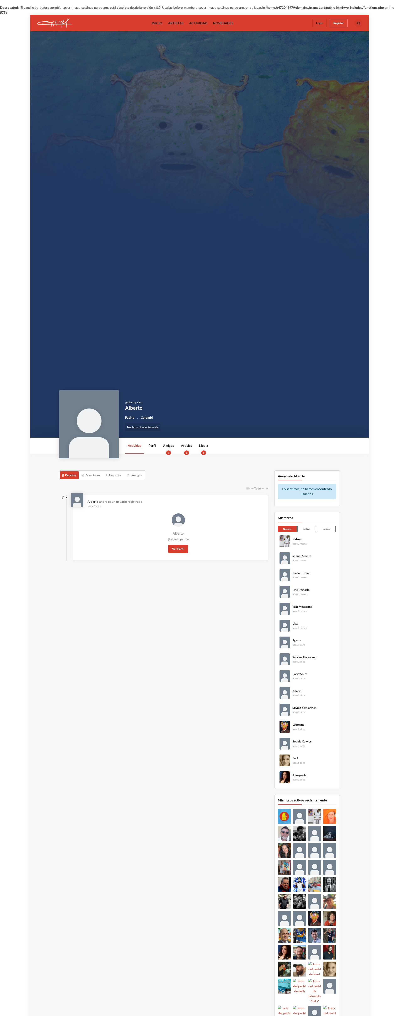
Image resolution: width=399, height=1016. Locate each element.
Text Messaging (302, 606)
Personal (70, 475)
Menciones (93, 475)
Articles (186, 449)
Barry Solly (299, 674)
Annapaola (299, 775)
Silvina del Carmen (304, 707)
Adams (296, 691)
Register (338, 23)
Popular (326, 529)
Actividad (135, 445)
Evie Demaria (300, 589)
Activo (306, 529)
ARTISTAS (175, 23)
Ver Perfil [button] (178, 549)
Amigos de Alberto (291, 476)
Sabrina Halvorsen (304, 657)
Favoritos (115, 475)
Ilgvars (296, 640)
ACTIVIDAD (198, 23)
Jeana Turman (301, 573)
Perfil (152, 445)
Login (319, 23)
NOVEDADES (223, 23)
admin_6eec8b (301, 556)
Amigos (168, 449)
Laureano (298, 724)
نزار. (295, 623)
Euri (295, 758)
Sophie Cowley (302, 741)
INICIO (157, 23)
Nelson (297, 539)
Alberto (93, 501)
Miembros (285, 518)
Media (203, 449)
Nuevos (287, 529)
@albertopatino (178, 539)
